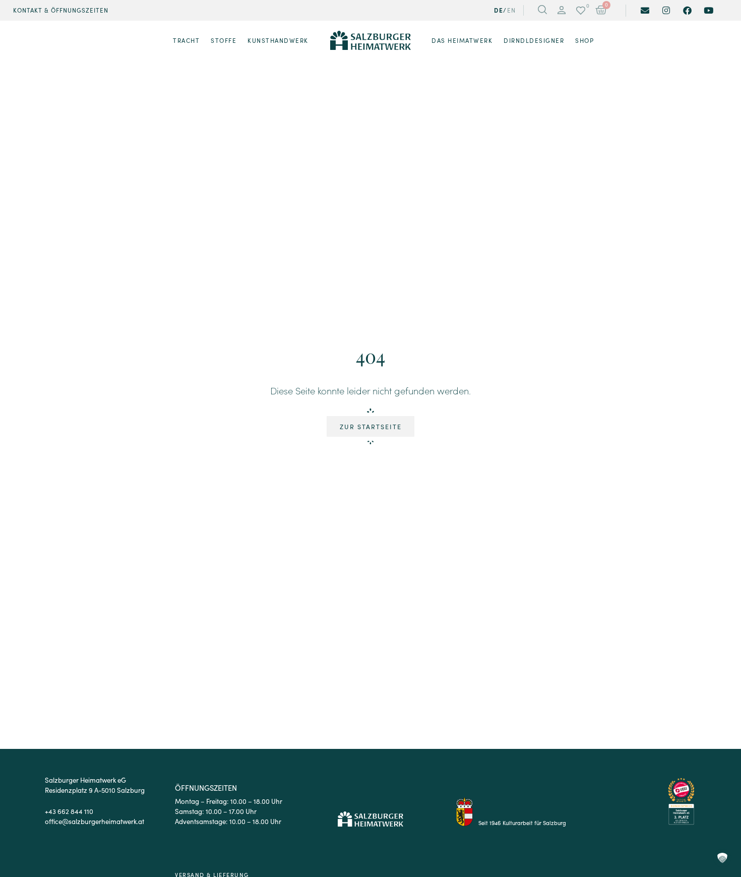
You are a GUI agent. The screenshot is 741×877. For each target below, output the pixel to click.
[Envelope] (645, 10)
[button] (561, 10)
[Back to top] (722, 815)
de (498, 10)
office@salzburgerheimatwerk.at (94, 821)
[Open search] (542, 10)
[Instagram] (666, 10)
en (511, 10)
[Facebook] (687, 10)
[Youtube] (708, 10)
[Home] (370, 40)
